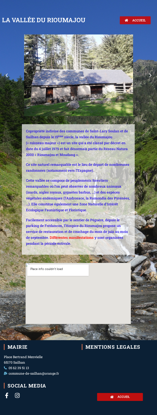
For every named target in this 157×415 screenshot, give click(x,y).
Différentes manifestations (72, 237)
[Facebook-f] (6, 395)
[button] (6, 75)
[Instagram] (17, 395)
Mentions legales (112, 347)
